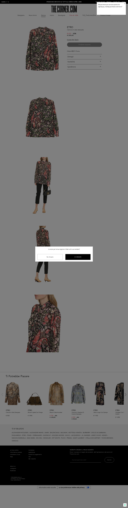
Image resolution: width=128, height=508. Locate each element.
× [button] (124, 4)
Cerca (123, 2)
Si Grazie (77, 257)
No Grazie (50, 257)
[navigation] (5, 2)
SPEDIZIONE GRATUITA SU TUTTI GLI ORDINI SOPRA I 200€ (64, 2)
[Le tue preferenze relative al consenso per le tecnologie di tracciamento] (125, 505)
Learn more (104, 11)
